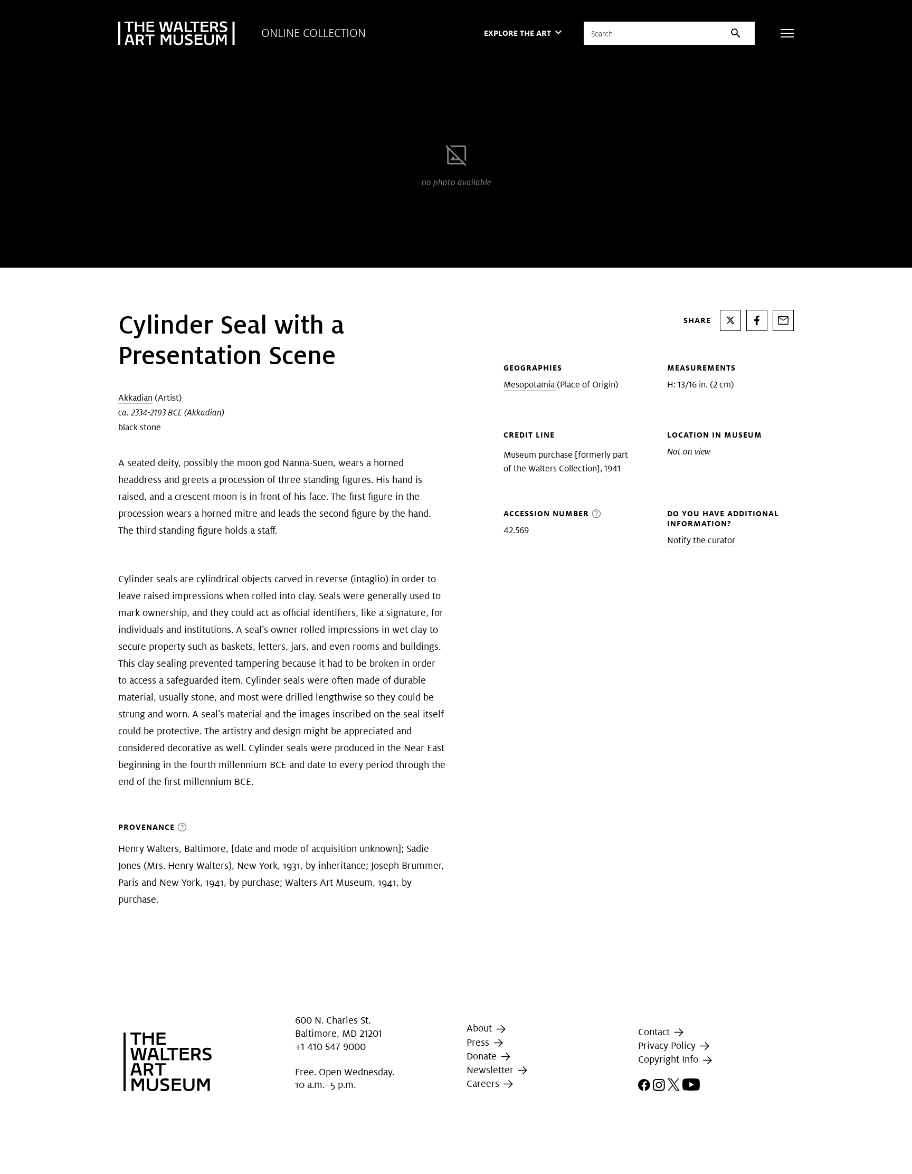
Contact (655, 1032)
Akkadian (135, 397)
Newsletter (491, 1070)
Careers (484, 1083)
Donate (483, 1056)
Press (479, 1042)
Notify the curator (701, 540)
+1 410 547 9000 (330, 1046)
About (481, 1028)
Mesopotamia (529, 384)
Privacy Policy (668, 1045)
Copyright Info (669, 1059)
